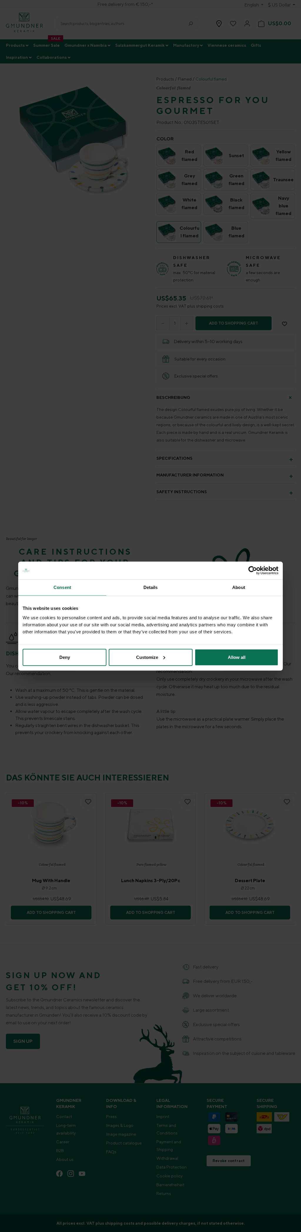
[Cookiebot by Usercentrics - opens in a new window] (252, 570)
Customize (147, 656)
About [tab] (238, 587)
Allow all (236, 656)
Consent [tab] (62, 587)
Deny (64, 656)
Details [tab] (150, 587)
